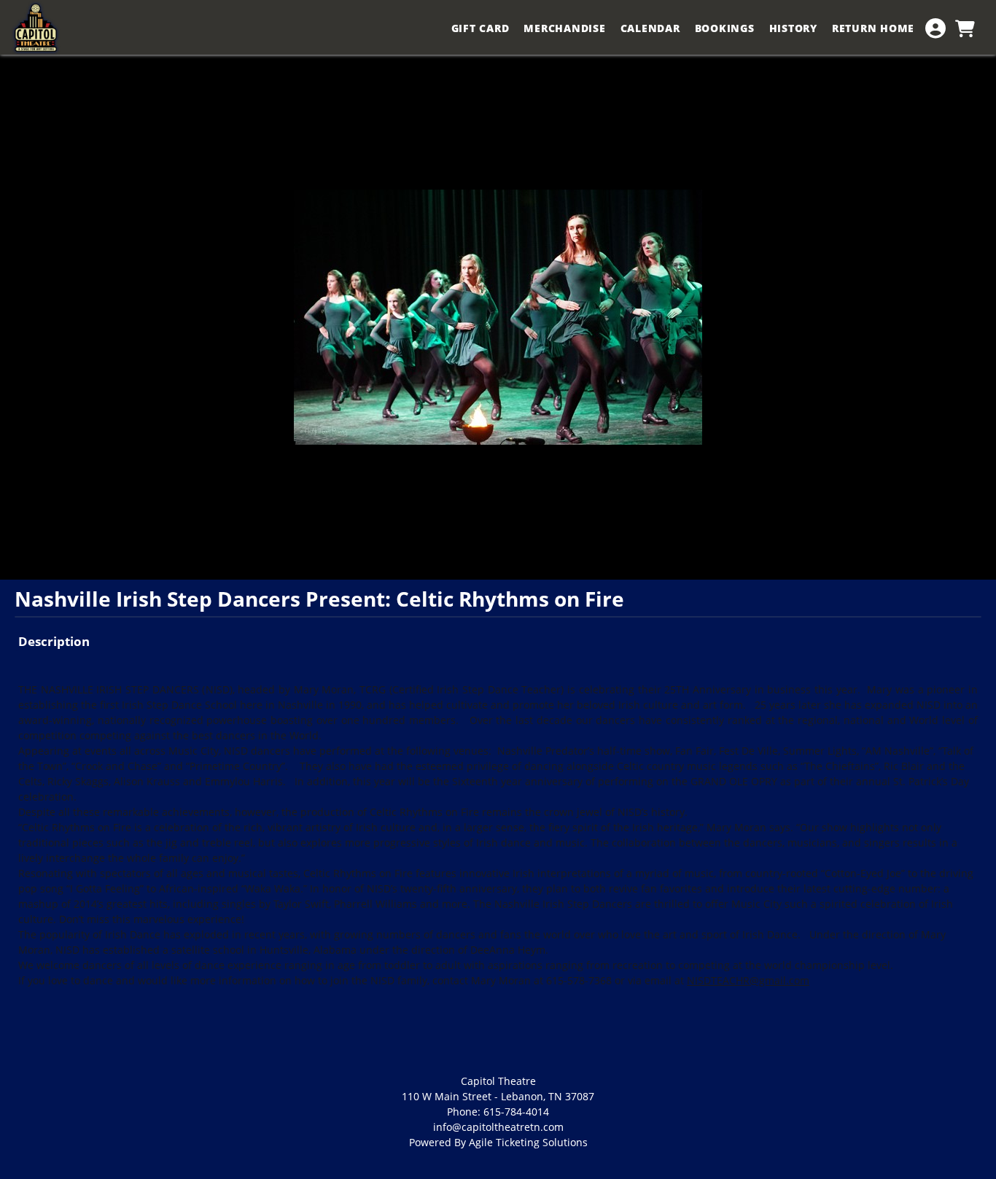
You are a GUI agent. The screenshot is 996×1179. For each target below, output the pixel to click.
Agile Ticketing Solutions (528, 1142)
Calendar (650, 28)
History (793, 28)
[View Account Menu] (935, 28)
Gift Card (480, 28)
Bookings (725, 28)
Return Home (873, 28)
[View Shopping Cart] (965, 28)
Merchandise (564, 28)
